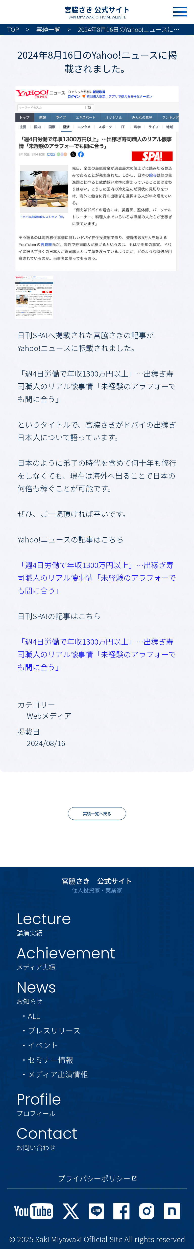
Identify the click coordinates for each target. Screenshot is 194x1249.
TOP (13, 29)
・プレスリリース (50, 1030)
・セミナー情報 (46, 1059)
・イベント (39, 1045)
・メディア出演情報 (54, 1074)
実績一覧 (48, 29)
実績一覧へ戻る (97, 813)
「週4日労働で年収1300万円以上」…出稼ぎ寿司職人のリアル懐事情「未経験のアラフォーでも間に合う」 (96, 577)
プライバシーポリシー (94, 1178)
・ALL (30, 1015)
